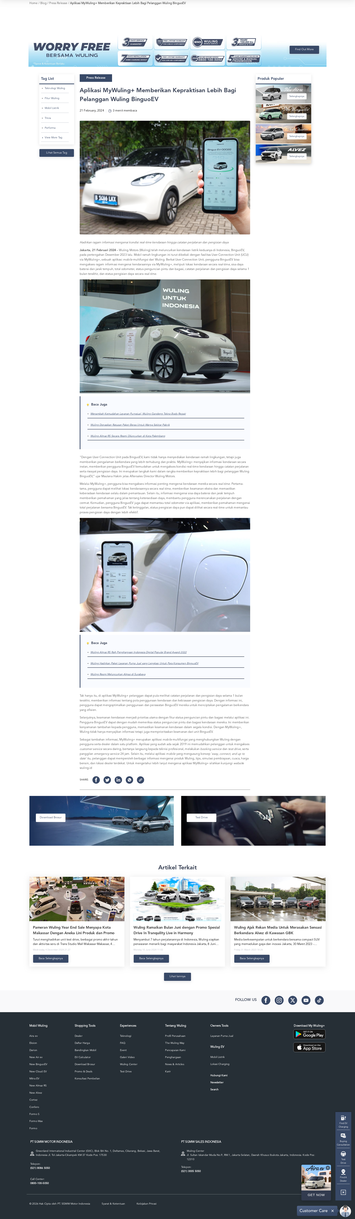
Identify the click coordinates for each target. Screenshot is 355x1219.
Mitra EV (34, 1078)
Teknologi (125, 1036)
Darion (33, 1050)
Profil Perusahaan (175, 1036)
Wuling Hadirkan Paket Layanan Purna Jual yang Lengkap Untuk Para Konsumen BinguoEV (144, 663)
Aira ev (33, 1036)
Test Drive (126, 1071)
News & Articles (174, 1064)
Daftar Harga (82, 1043)
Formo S (34, 1114)
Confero (34, 1107)
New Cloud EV (38, 1071)
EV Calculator (83, 1057)
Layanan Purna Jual (221, 1036)
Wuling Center (128, 1064)
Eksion (33, 1043)
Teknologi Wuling (55, 88)
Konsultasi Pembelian (87, 1078)
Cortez (33, 1100)
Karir (168, 1071)
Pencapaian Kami (175, 1050)
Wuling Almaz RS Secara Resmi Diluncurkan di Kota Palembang (127, 436)
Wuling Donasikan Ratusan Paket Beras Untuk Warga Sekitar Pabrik (130, 425)
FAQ (122, 1043)
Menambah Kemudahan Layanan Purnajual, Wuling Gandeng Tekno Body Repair (138, 414)
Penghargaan (173, 1057)
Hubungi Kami (218, 1075)
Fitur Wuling (52, 98)
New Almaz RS (38, 1085)
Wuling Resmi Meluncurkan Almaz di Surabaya (117, 674)
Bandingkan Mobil (85, 1050)
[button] (343, 1193)
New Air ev (36, 1057)
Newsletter (217, 1082)
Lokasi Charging (219, 1064)
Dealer (78, 1036)
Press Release (58, 3)
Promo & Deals (83, 1071)
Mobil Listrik (52, 108)
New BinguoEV (38, 1064)
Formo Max (36, 1121)
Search (214, 1089)
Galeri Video (127, 1057)
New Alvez (35, 1093)
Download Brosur (85, 1064)
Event (123, 1050)
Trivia (48, 118)
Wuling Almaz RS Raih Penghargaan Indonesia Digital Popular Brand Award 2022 (138, 652)
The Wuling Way (174, 1043)
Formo (33, 1128)
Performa (50, 128)
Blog (43, 3)
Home (33, 3)
